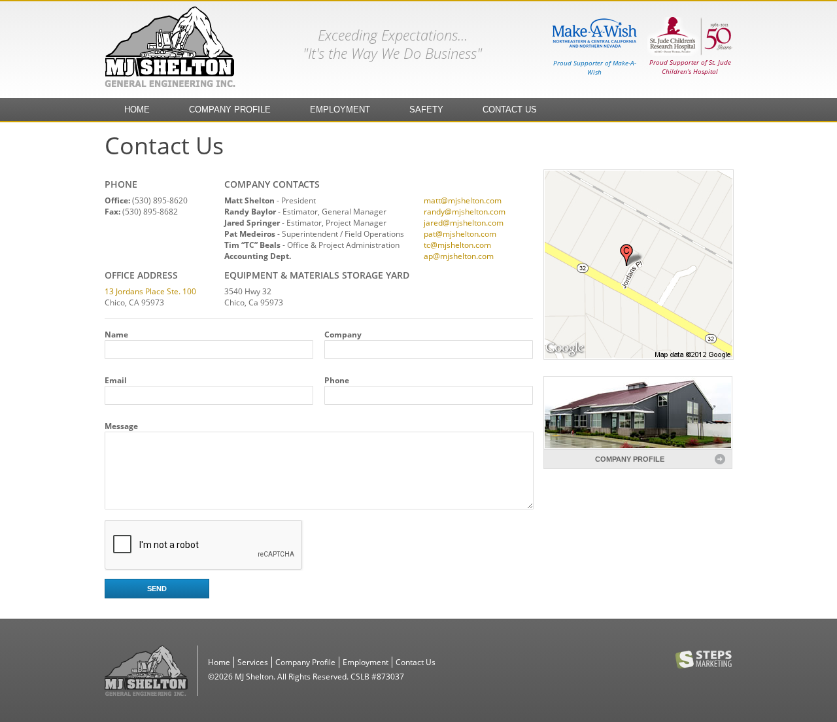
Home (137, 109)
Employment (340, 109)
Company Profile (230, 109)
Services (252, 662)
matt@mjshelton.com (463, 200)
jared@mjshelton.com (464, 222)
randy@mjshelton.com (464, 211)
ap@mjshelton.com (459, 256)
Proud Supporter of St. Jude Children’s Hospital (690, 67)
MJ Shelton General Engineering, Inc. (170, 47)
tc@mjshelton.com (457, 244)
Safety (426, 109)
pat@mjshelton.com (460, 233)
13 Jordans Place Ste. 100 (150, 291)
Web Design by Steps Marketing (703, 659)
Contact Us (510, 109)
